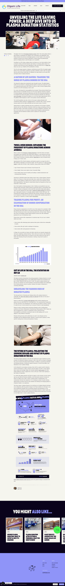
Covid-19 (29, 101)
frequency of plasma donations (29, 152)
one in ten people (17, 96)
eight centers (41, 370)
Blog (41, 5)
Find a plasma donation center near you (22, 479)
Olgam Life (48, 65)
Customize (55, 584)
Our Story (23, 5)
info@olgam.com (46, 572)
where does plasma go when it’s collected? (29, 296)
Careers (35, 5)
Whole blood (36, 157)
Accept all (62, 584)
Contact (47, 5)
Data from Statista (20, 279)
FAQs (29, 5)
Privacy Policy (55, 567)
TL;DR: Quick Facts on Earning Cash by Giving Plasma (32, 1)
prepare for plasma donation (39, 190)
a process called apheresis (29, 300)
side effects (35, 196)
